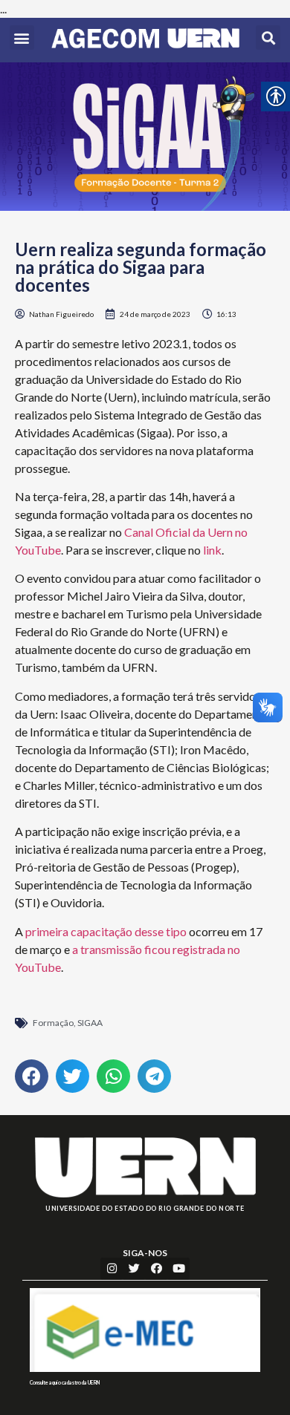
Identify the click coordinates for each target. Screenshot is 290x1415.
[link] (145, 40)
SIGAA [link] (90, 1022)
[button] (22, 37)
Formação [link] (53, 1022)
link (212, 550)
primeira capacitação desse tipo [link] (106, 931)
